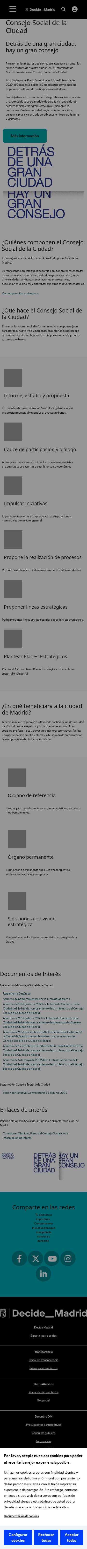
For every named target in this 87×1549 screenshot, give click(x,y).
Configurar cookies (18, 1537)
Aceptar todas (72, 1537)
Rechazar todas (46, 1537)
